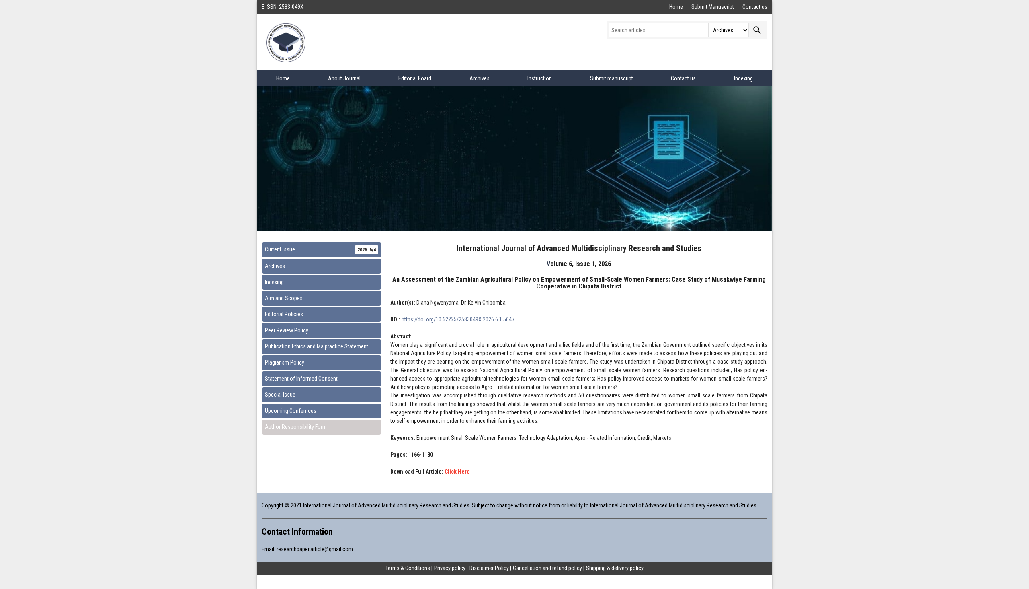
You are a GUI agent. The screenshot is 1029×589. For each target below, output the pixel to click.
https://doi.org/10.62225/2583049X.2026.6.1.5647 (458, 319)
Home (676, 7)
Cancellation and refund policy (547, 568)
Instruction (539, 78)
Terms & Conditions (407, 568)
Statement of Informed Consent (301, 378)
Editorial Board (414, 78)
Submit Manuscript (713, 7)
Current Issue (320, 249)
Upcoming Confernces (290, 411)
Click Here (457, 471)
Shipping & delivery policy (615, 568)
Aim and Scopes (284, 298)
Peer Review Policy (286, 330)
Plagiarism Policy (284, 362)
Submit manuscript (611, 78)
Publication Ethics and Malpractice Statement (316, 346)
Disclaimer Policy (489, 568)
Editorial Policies (284, 314)
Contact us (754, 7)
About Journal (344, 78)
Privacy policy (449, 568)
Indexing (743, 78)
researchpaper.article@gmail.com (315, 549)
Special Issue (280, 394)
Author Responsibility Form (296, 427)
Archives (479, 78)
